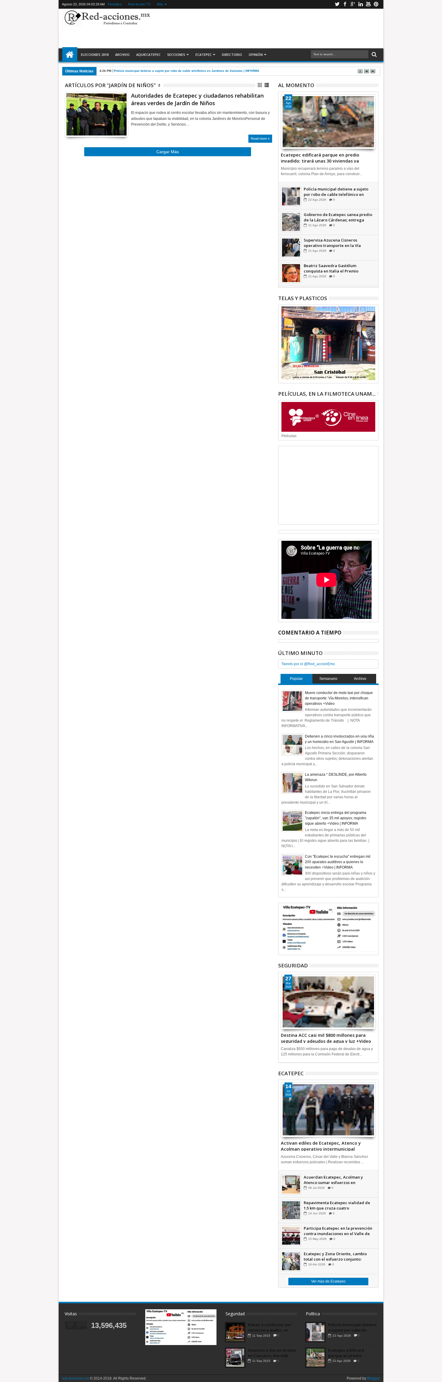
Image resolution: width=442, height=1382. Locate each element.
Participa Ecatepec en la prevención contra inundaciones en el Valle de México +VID (338, 1230)
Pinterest (376, 4)
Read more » (260, 138)
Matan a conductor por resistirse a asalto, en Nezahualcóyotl (270, 1327)
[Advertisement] (266, 28)
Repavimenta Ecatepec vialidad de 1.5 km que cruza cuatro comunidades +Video (337, 1205)
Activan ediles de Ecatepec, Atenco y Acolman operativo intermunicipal (321, 1145)
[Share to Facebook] (69, 125)
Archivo (122, 54)
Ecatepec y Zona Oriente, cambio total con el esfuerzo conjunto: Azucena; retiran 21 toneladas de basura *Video (335, 1256)
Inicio (69, 54)
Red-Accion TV (139, 4)
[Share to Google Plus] (83, 125)
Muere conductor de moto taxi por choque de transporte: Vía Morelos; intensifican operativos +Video (339, 698)
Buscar (373, 54)
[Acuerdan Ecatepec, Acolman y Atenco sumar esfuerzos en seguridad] (291, 1185)
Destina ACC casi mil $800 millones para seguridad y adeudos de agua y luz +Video (326, 1037)
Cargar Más (167, 151)
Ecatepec (203, 54)
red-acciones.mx (75, 1378)
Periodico (114, 4)
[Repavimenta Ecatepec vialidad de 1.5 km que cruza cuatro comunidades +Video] (291, 1210)
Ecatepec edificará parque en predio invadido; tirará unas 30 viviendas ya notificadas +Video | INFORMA (320, 157)
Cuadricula (260, 85)
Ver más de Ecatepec (328, 1281)
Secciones (176, 54)
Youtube (368, 4)
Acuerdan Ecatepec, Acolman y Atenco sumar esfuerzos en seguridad (333, 1179)
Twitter (337, 4)
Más (160, 4)
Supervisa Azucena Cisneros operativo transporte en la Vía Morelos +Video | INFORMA (332, 242)
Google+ (353, 4)
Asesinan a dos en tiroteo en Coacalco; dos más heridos (272, 1352)
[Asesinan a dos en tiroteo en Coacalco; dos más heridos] (235, 1358)
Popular (296, 679)
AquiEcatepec (148, 54)
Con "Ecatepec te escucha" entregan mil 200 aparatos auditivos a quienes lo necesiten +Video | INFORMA (337, 861)
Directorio (232, 54)
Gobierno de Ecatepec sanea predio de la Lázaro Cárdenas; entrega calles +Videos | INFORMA (338, 217)
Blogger (373, 1378)
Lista (267, 85)
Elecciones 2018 (95, 54)
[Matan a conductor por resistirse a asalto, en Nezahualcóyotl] (235, 1332)
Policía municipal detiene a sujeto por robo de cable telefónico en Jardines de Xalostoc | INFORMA (186, 70)
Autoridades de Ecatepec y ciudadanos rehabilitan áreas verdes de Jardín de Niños (197, 99)
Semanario (328, 679)
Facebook (345, 4)
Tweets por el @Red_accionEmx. (308, 664)
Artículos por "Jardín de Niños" (110, 85)
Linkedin (360, 4)
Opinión (256, 54)
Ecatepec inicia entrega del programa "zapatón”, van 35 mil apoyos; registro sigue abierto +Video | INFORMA (335, 818)
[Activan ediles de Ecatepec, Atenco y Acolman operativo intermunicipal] (328, 1109)
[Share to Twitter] (76, 125)
